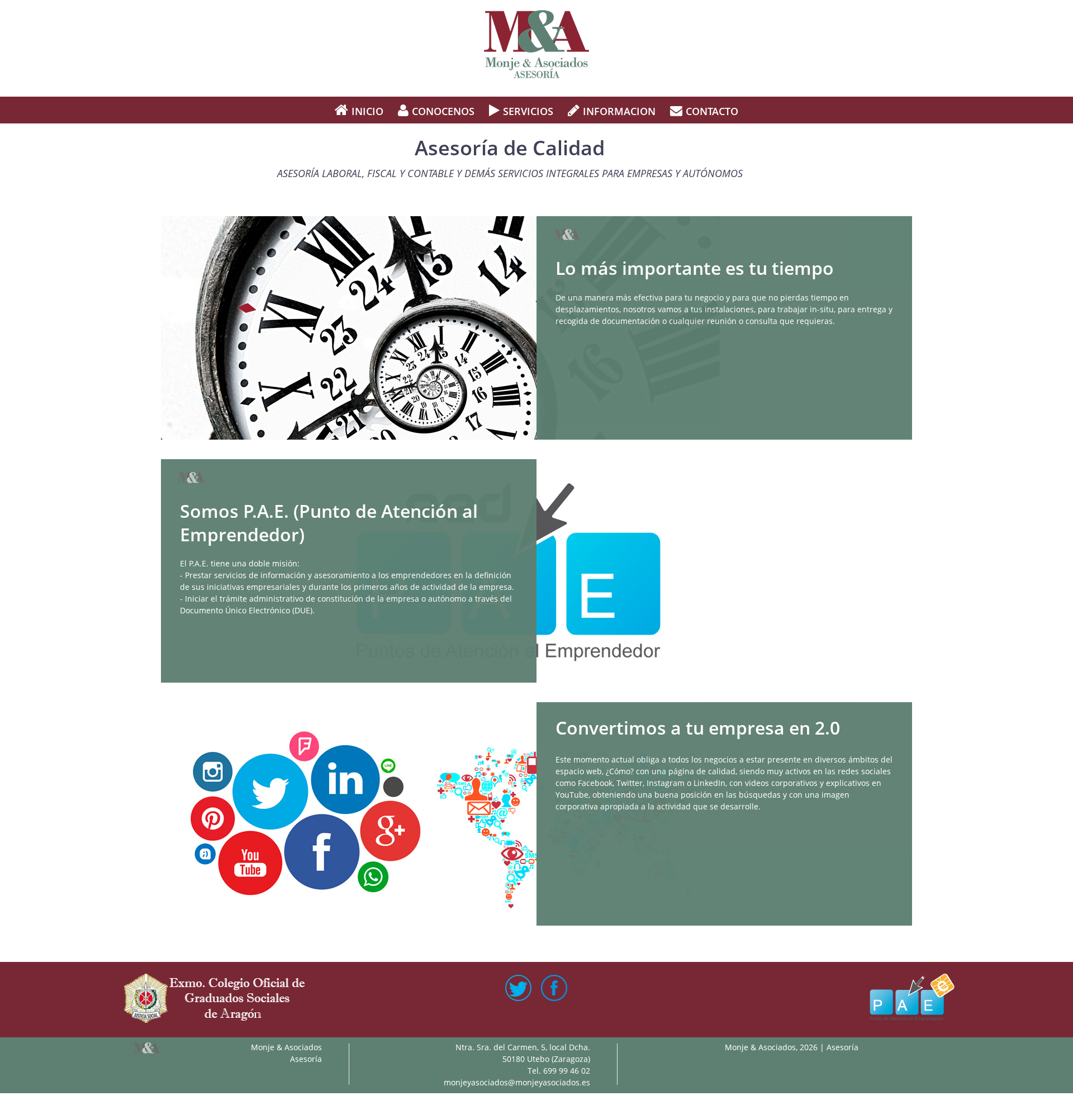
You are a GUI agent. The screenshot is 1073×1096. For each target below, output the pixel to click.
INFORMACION (619, 111)
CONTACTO (712, 111)
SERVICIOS (528, 111)
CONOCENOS (443, 111)
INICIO (367, 111)
